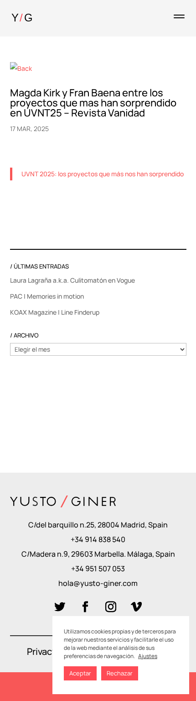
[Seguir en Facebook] (85, 607)
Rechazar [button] (120, 673)
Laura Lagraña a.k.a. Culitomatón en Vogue (72, 280)
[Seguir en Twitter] (60, 607)
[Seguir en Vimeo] (136, 607)
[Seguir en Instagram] (111, 607)
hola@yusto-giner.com (98, 583)
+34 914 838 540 (98, 539)
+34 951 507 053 (98, 569)
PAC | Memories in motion (47, 296)
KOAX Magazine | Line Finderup (54, 312)
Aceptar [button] (80, 673)
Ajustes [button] (147, 656)
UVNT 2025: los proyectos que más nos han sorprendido (102, 173)
